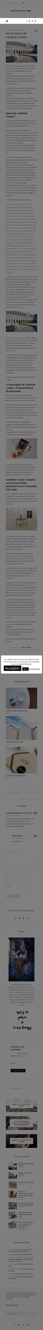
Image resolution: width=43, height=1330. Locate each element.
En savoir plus (34, 669)
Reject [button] (25, 669)
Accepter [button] (12, 668)
